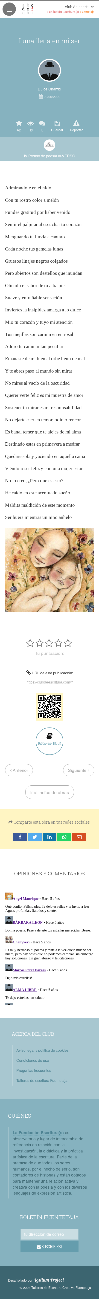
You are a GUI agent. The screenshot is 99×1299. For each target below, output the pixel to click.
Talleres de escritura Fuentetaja (41, 1080)
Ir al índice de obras (49, 792)
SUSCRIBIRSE (52, 1247)
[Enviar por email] (79, 837)
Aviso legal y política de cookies (42, 1050)
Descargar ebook (49, 743)
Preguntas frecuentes (33, 1070)
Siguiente (78, 770)
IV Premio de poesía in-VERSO (49, 155)
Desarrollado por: (36, 1280)
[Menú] (9, 9)
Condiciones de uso (32, 1060)
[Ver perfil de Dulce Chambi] (49, 70)
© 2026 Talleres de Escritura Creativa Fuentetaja (55, 1287)
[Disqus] (49, 948)
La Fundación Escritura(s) (38, 1132)
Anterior (20, 770)
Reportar (76, 130)
